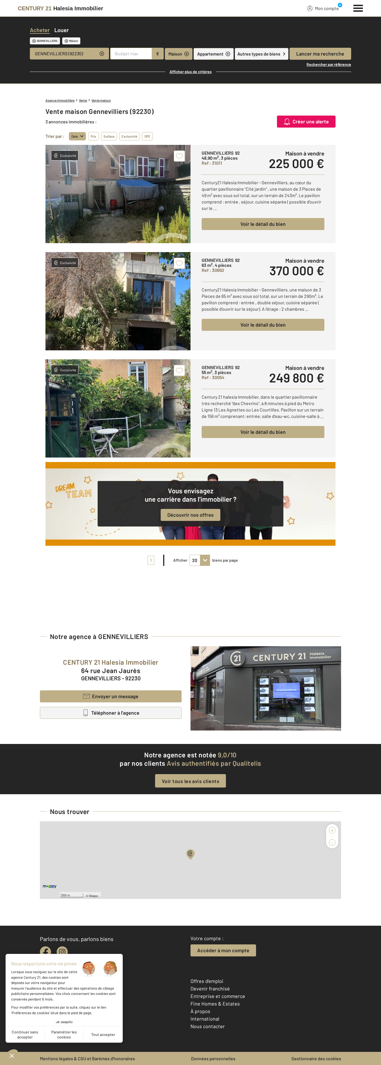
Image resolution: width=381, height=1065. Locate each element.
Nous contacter (208, 1026)
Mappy (93, 895)
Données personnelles (213, 1058)
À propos (200, 1011)
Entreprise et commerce (218, 996)
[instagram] (62, 952)
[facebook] (45, 952)
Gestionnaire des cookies (316, 1058)
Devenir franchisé (210, 988)
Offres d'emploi (207, 981)
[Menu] (358, 7)
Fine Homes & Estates (215, 1004)
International (205, 1019)
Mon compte (327, 8)
